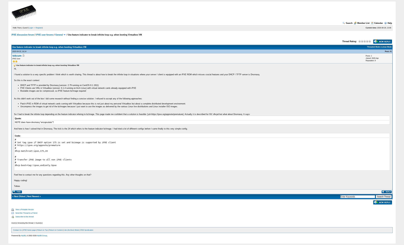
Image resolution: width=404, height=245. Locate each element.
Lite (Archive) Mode (71, 230)
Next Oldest (19, 196)
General (59, 35)
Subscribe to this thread (24, 217)
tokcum (16, 55)
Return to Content (56, 230)
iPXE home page (29, 230)
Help (390, 23)
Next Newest (33, 196)
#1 (391, 51)
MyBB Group (42, 235)
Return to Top (42, 230)
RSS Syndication (86, 230)
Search (349, 23)
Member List (363, 23)
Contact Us (17, 230)
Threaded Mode (373, 47)
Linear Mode (386, 47)
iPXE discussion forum (22, 35)
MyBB (23, 235)
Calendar (378, 23)
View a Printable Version (24, 209)
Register (39, 28)
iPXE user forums (44, 35)
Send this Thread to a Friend (26, 213)
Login (31, 28)
